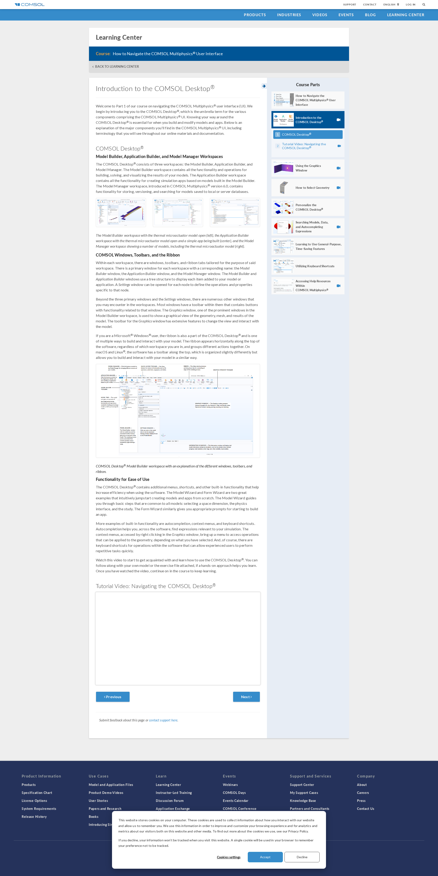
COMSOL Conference (240, 808)
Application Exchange (173, 808)
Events (346, 14)
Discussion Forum (170, 800)
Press (361, 800)
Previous (113, 697)
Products (255, 14)
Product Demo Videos (106, 792)
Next (245, 697)
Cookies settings (228, 857)
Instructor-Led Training (174, 792)
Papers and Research (105, 808)
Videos (320, 14)
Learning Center (405, 14)
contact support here (163, 720)
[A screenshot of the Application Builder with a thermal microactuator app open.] (178, 212)
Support (349, 4)
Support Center (302, 784)
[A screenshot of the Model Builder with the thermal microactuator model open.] (121, 212)
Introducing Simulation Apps (111, 824)
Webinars (230, 784)
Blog (370, 14)
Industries (289, 14)
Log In (411, 4)
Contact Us (365, 808)
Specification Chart (37, 792)
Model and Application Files (111, 784)
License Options (34, 800)
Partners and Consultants (309, 808)
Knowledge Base (303, 800)
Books (94, 816)
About (362, 784)
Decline (302, 857)
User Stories (98, 800)
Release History (34, 816)
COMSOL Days (234, 792)
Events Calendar (235, 800)
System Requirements (39, 808)
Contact (370, 4)
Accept (265, 857)
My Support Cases (304, 792)
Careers (363, 792)
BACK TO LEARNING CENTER (117, 66)
